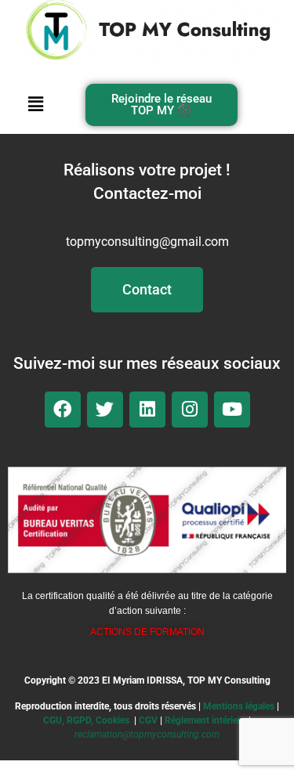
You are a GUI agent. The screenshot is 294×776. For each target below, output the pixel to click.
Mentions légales (238, 706)
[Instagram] (190, 410)
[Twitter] (105, 410)
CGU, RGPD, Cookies (86, 720)
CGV (148, 720)
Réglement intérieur (205, 720)
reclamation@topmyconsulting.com (147, 734)
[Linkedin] (147, 410)
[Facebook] (63, 410)
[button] (36, 105)
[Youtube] (232, 410)
